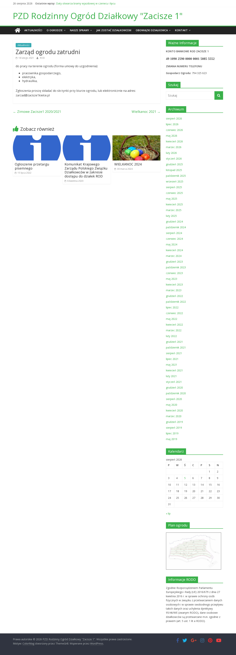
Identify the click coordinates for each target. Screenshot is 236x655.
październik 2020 (176, 393)
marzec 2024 (173, 256)
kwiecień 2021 (174, 370)
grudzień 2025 (174, 164)
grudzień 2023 (174, 261)
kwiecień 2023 (174, 284)
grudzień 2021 (174, 341)
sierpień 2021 (174, 353)
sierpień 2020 (174, 399)
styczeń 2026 (174, 158)
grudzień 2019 (174, 422)
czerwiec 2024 (174, 238)
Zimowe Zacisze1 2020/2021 (37, 111)
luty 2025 (171, 216)
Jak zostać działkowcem (113, 30)
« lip (168, 513)
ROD (42, 57)
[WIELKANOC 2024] (136, 138)
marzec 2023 (173, 290)
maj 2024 (171, 244)
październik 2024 (176, 227)
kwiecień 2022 (174, 324)
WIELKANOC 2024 (128, 164)
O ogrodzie (55, 30)
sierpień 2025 (174, 187)
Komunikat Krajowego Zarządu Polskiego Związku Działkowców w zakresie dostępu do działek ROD (86, 170)
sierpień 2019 (174, 427)
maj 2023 (171, 279)
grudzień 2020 (174, 387)
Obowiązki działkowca (152, 30)
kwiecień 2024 (174, 250)
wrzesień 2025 (174, 181)
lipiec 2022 (172, 307)
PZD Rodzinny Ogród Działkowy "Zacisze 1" (98, 15)
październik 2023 (176, 267)
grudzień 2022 (174, 296)
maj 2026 (171, 135)
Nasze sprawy (79, 30)
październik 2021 (176, 347)
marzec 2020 (173, 416)
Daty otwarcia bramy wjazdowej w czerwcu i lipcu (85, 3)
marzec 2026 (173, 147)
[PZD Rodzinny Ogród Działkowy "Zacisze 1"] (17, 30)
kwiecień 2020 (174, 410)
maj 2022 (171, 319)
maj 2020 (171, 404)
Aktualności (33, 30)
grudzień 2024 (174, 221)
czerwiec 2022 (174, 313)
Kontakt (181, 30)
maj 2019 (171, 439)
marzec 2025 (173, 210)
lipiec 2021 (172, 359)
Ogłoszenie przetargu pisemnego (32, 166)
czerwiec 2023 (174, 273)
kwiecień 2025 (174, 204)
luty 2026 (171, 153)
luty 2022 (171, 336)
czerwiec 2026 (174, 130)
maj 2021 (171, 364)
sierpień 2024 (174, 233)
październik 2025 (176, 175)
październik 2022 (176, 301)
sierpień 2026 (174, 118)
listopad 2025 (174, 170)
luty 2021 (171, 376)
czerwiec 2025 (174, 193)
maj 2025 (171, 198)
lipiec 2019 (172, 433)
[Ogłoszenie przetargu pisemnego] (37, 138)
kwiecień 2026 (174, 141)
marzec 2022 (173, 330)
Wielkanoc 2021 (146, 111)
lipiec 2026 (172, 124)
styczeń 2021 (174, 382)
